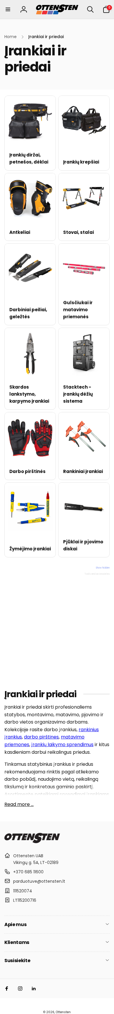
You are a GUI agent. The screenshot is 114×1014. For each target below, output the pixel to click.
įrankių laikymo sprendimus (62, 744)
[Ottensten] (32, 841)
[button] (7, 9)
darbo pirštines (41, 737)
